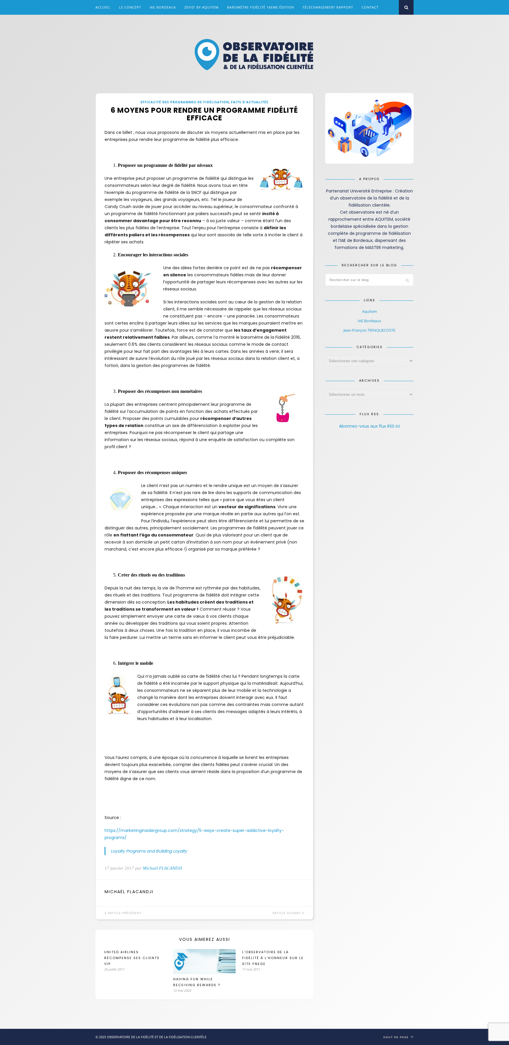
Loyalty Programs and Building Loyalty (149, 851)
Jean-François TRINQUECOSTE (369, 330)
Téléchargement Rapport (328, 7)
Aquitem (369, 311)
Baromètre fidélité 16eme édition (260, 7)
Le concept (130, 7)
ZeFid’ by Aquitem (201, 7)
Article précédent (124, 913)
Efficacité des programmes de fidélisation (185, 102)
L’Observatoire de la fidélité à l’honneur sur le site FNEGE (273, 958)
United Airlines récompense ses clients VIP (132, 958)
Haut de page (396, 1037)
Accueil (102, 7)
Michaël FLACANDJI (162, 868)
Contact (370, 7)
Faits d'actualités (249, 102)
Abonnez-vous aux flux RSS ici (369, 426)
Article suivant (287, 913)
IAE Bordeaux (163, 7)
